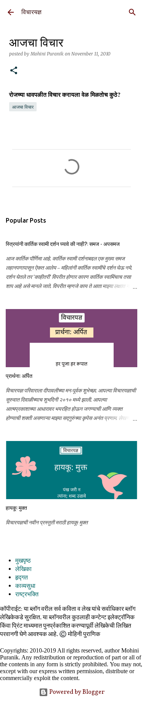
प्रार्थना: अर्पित (19, 375)
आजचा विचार (23, 107)
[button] (13, 71)
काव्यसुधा (25, 586)
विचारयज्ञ (31, 12)
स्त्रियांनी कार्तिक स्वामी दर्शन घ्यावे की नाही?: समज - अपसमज (63, 243)
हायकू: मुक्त (16, 507)
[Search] (132, 12)
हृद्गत (21, 578)
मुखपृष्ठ (23, 561)
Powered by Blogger (76, 692)
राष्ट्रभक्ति (27, 595)
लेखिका (23, 569)
